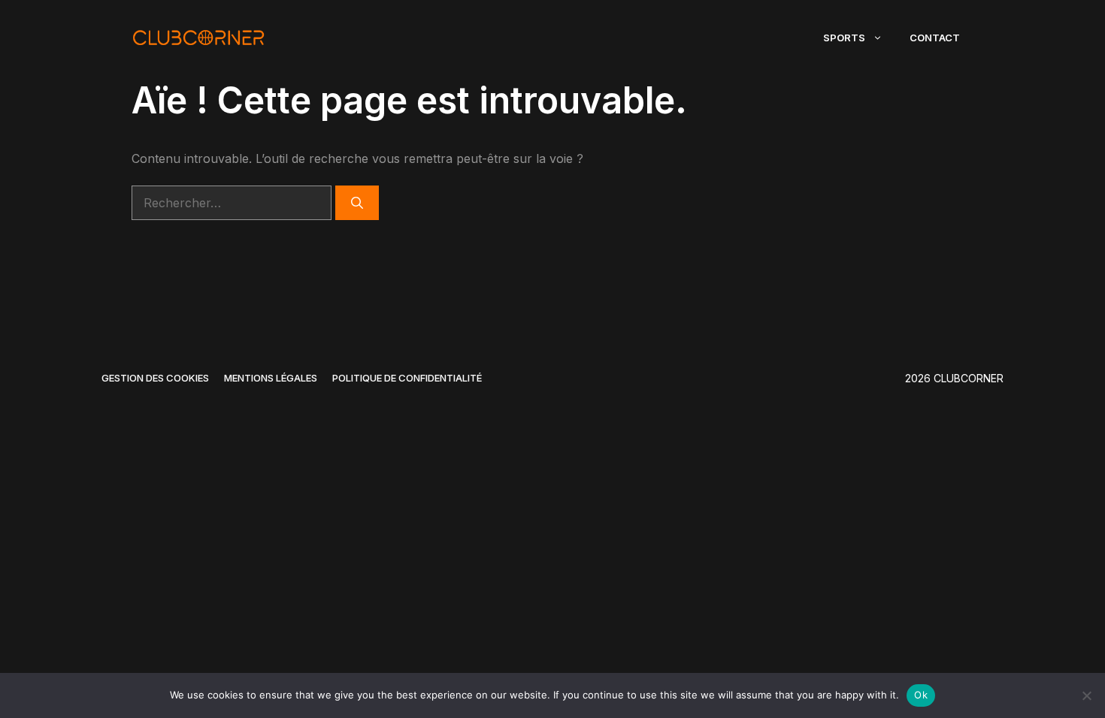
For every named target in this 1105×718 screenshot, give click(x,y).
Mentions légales (270, 378)
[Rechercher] (357, 203)
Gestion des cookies (155, 378)
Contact (935, 38)
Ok (921, 695)
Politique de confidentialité (407, 378)
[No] (1086, 695)
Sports (844, 38)
